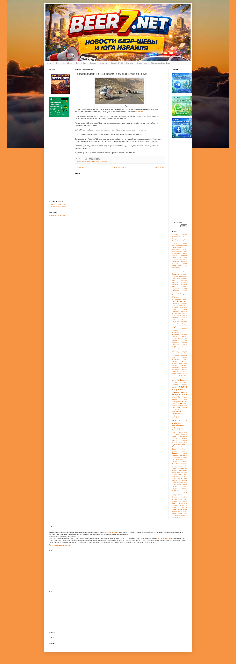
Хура (180, 478)
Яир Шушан (181, 515)
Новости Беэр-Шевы (63, 63)
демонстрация (176, 299)
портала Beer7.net (112, 532)
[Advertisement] (59, 159)
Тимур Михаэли (177, 466)
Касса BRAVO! (117, 63)
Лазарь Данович (179, 336)
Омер (181, 401)
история (174, 313)
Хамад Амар (182, 474)
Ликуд (180, 353)
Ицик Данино (176, 315)
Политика (176, 414)
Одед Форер (182, 397)
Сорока (175, 453)
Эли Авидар (183, 491)
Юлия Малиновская (179, 509)
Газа (185, 289)
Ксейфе (184, 334)
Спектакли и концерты (99, 63)
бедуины (175, 274)
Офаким (179, 403)
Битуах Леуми (182, 278)
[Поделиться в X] (94, 159)
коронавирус (176, 332)
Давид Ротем (176, 295)
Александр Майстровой (179, 251)
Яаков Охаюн (183, 511)
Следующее (80, 167)
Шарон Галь (175, 482)
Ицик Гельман (182, 313)
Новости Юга (80, 63)
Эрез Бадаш (183, 501)
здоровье (179, 305)
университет (182, 468)
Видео (174, 286)
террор (184, 464)
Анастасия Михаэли (179, 261)
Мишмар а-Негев (182, 371)
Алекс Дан (183, 239)
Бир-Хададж (183, 276)
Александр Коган (179, 249)
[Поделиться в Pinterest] (99, 159)
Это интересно (179, 503)
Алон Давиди (183, 259)
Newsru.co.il (139, 112)
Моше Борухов (177, 373)
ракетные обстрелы (179, 433)
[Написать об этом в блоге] (92, 159)
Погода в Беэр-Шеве (58, 205)
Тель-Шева (176, 464)
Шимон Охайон (179, 486)
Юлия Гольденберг (179, 507)
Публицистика (177, 428)
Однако (174, 399)
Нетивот (175, 384)
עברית (49, 63)
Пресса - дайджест (101, 161)
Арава (185, 263)
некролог (175, 382)
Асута (185, 272)
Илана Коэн (183, 311)
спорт (185, 457)
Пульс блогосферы (179, 430)
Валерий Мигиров (179, 284)
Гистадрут (175, 291)
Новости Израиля (179, 392)
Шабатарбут (183, 480)
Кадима (184, 324)
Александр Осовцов (179, 253)
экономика (175, 491)
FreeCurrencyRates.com (57, 215)
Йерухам (184, 322)
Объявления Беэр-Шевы (160, 63)
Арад (174, 266)
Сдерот (174, 449)
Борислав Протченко (179, 282)
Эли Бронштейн (177, 493)
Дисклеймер (142, 63)
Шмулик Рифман (179, 488)
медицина (175, 359)
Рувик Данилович (179, 445)
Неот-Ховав (183, 382)
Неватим (184, 380)
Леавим (180, 338)
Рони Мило (183, 442)
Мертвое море (177, 363)
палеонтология (182, 405)
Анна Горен (176, 263)
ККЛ (173, 328)
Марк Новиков (179, 357)
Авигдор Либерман (179, 236)
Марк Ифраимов (181, 355)
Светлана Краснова (179, 447)
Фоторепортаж (177, 472)
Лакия (174, 338)
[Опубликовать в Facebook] (97, 159)
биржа (174, 278)
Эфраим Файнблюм (179, 505)
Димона (179, 301)
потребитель (176, 418)
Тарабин (184, 461)
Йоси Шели (176, 324)
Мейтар (184, 361)
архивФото (176, 268)
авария (83, 161)
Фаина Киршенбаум (179, 470)
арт (186, 266)
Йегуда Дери (176, 321)
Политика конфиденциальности (60, 545)
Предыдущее (159, 167)
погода (184, 407)
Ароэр (180, 266)
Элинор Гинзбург (179, 497)
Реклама (129, 63)
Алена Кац (176, 257)
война (180, 289)
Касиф (174, 326)
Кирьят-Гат (183, 326)
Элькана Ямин (177, 499)
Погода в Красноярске (58, 207)
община (174, 397)
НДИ (179, 380)
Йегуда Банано (182, 320)
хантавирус (175, 476)
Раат (174, 432)
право (185, 418)
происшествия (178, 426)
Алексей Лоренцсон (179, 255)
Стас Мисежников (177, 459)
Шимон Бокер (182, 484)
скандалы (184, 451)
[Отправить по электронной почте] (90, 159)
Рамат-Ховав (183, 436)
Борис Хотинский (179, 280)
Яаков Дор (175, 511)
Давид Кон (183, 293)
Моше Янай (183, 375)
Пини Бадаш (176, 407)
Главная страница (119, 167)
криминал (176, 334)
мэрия (174, 378)
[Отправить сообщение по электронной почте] (85, 158)
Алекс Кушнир (177, 241)
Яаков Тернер (177, 513)
